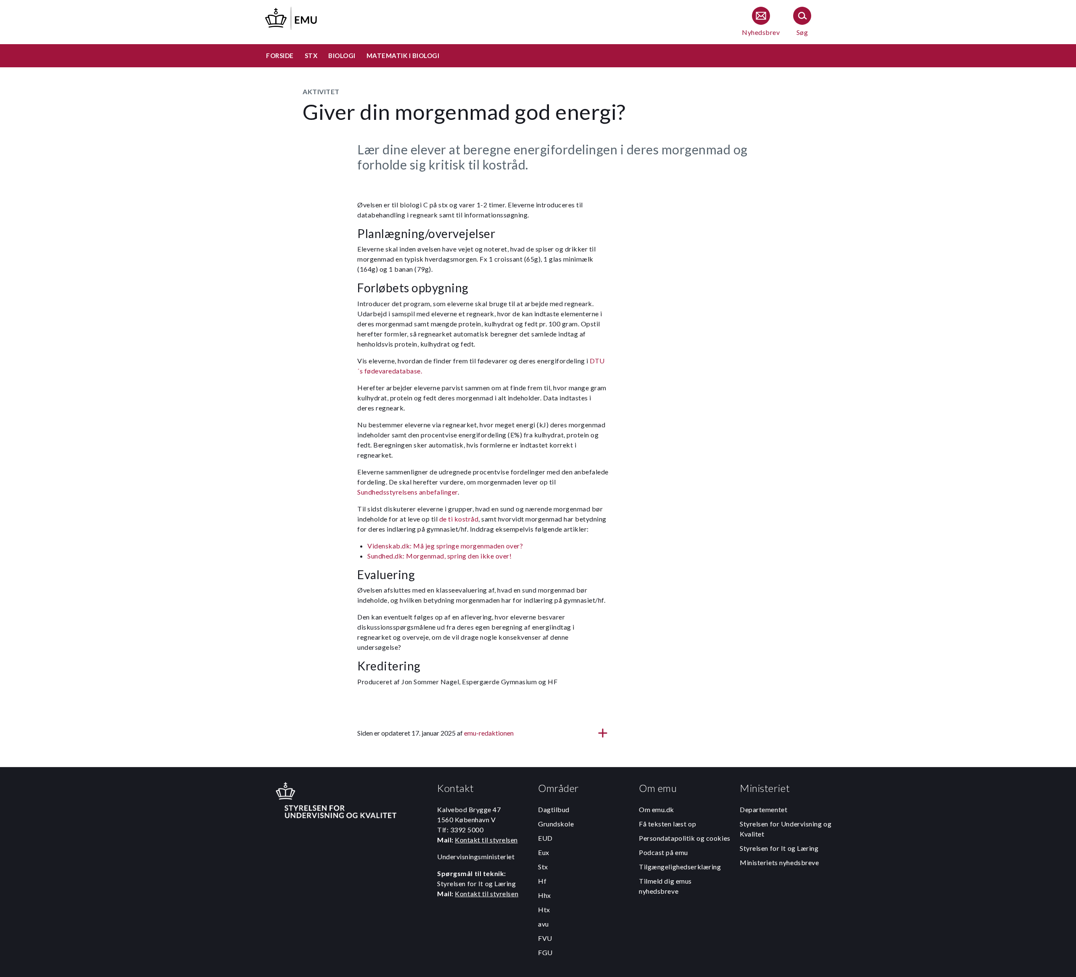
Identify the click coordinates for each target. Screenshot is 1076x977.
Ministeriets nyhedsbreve (779, 862)
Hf (542, 881)
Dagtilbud (554, 809)
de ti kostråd (459, 519)
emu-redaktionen (489, 733)
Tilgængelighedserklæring (680, 867)
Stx (543, 867)
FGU (545, 952)
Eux (543, 852)
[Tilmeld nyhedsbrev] (761, 22)
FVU (545, 938)
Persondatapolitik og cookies (685, 838)
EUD (545, 838)
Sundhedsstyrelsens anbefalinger (407, 492)
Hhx (544, 895)
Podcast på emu (663, 852)
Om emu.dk (656, 809)
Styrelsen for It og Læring (779, 848)
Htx (544, 909)
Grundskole (556, 824)
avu (543, 924)
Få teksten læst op (667, 824)
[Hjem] (292, 17)
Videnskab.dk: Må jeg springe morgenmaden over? (445, 546)
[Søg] (802, 22)
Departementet (763, 809)
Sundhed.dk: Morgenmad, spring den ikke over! (439, 556)
